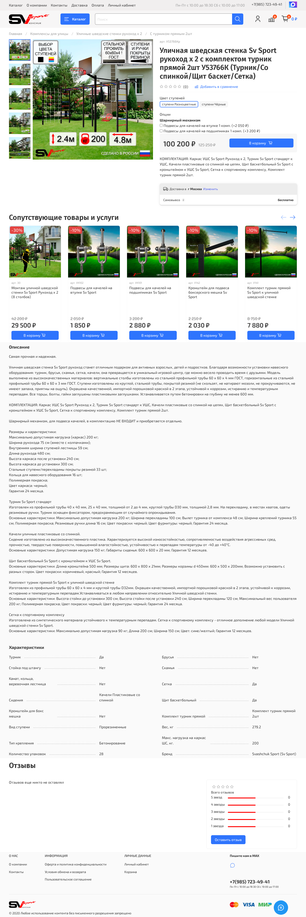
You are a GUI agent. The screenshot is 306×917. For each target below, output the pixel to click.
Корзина (130, 872)
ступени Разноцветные (179, 104)
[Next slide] (19, 153)
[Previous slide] (41, 99)
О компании (37, 5)
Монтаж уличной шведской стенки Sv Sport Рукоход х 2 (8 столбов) (34, 292)
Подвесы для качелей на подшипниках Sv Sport (150, 290)
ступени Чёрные (214, 104)
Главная (15, 33)
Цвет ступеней (172, 98)
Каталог (16, 5)
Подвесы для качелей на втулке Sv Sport (91, 290)
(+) (206, 125)
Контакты (59, 5)
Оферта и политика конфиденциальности (75, 864)
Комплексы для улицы (49, 33)
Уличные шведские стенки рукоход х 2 (109, 33)
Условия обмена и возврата (65, 872)
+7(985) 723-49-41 (267, 4)
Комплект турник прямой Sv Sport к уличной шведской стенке (269, 292)
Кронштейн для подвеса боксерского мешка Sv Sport (208, 292)
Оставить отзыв (228, 839)
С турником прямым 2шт (171, 33)
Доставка (79, 5)
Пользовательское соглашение (68, 879)
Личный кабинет (122, 5)
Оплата (98, 5)
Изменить (210, 189)
